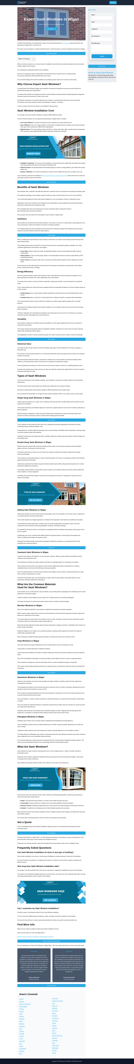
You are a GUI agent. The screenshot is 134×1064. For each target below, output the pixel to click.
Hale (53, 1003)
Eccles (21, 1038)
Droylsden (55, 1020)
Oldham (54, 1025)
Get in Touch (51, 339)
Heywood (54, 1006)
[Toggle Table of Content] (32, 59)
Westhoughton (44, 936)
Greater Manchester (57, 1001)
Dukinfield (55, 1040)
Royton (54, 1023)
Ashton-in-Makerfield (33, 936)
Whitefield (22, 1041)
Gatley (54, 1013)
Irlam (20, 1028)
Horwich (21, 1011)
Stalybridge (55, 1048)
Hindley (19, 936)
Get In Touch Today (51, 53)
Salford (21, 1046)
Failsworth (55, 1011)
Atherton (21, 1016)
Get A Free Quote (51, 985)
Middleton (55, 1008)
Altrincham (55, 998)
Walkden (21, 1023)
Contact (113, 2)
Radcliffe (21, 1033)
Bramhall (54, 1038)
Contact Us (51, 547)
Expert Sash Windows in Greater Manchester (54, 175)
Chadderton (55, 1018)
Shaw (53, 1030)
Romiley (54, 1050)
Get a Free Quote (51, 182)
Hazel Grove (55, 1045)
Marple (54, 1053)
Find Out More (51, 235)
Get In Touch (102, 66)
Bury (20, 1043)
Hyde (53, 1043)
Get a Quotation (51, 833)
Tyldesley (22, 1019)
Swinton (21, 1031)
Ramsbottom (22, 1048)
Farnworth (22, 1026)
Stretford (21, 1051)
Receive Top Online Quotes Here (51, 941)
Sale (20, 1053)
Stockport (54, 1028)
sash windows (65, 43)
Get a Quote (50, 28)
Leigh (20, 1014)
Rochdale (54, 1015)
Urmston (21, 1036)
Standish (24, 936)
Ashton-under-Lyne (57, 1035)
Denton (54, 1033)
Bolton (21, 1021)
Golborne (50, 936)
